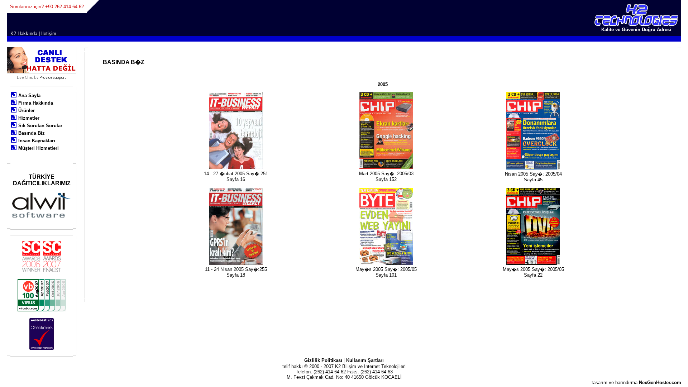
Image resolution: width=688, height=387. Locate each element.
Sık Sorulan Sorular (40, 125)
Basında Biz (31, 133)
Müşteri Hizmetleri (38, 148)
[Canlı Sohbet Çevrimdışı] (41, 72)
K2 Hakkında (23, 33)
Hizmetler (28, 118)
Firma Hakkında (35, 103)
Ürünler (26, 110)
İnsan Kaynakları (36, 140)
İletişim (48, 33)
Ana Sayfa (29, 95)
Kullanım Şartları (365, 360)
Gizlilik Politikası (323, 360)
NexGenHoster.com (660, 382)
